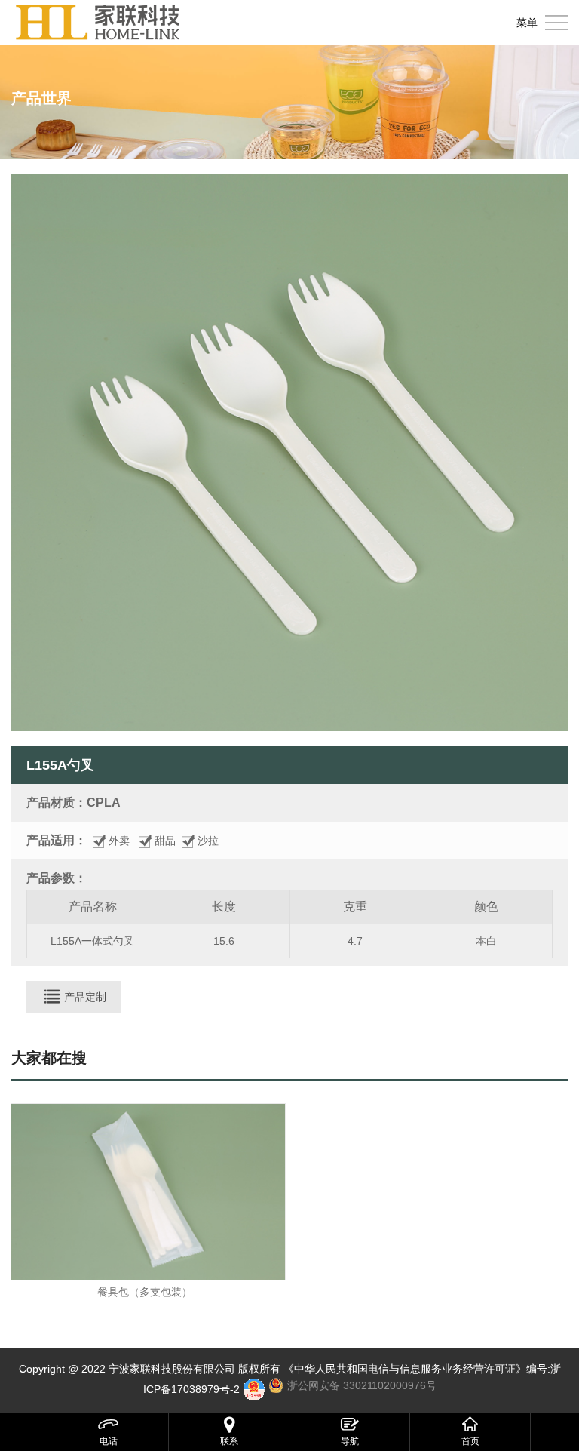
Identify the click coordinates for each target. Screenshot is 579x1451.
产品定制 (85, 997)
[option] (289, 452)
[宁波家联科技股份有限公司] (98, 22)
